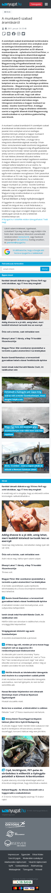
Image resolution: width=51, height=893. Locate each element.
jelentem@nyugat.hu (16, 242)
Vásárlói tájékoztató (38, 862)
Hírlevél (38, 869)
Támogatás (36, 4)
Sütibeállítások (22, 865)
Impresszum (13, 854)
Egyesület (25, 854)
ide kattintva (22, 239)
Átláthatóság (36, 865)
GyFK (11, 865)
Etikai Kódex (37, 854)
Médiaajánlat (14, 869)
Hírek (8, 12)
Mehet (45, 269)
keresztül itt (24, 237)
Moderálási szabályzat (33, 858)
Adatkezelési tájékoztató (15, 862)
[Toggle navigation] (46, 4)
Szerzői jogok (14, 858)
